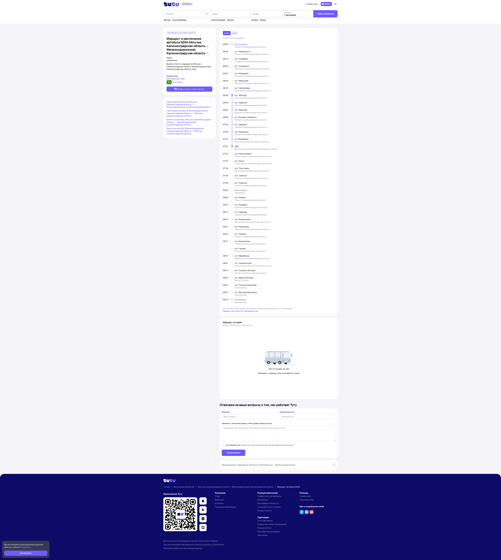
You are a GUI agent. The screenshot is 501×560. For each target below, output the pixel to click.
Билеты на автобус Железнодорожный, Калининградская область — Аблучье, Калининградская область (185, 131)
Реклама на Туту (264, 528)
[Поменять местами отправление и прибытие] (207, 13)
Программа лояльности (268, 503)
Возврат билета (264, 510)
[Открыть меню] (336, 4)
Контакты (219, 503)
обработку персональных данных (256, 445)
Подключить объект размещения (272, 524)
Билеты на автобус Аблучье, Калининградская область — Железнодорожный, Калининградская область (188, 122)
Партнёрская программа (268, 531)
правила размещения (283, 445)
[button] (203, 501)
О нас (217, 496)
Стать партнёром (265, 520)
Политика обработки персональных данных (182, 548)
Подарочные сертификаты (269, 496)
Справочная (312, 4)
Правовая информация (225, 507)
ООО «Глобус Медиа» (208, 541)
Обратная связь (307, 500)
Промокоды (262, 500)
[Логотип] (171, 4)
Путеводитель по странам (269, 507)
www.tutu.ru (207, 544)
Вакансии (219, 500)
